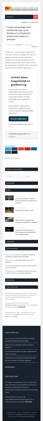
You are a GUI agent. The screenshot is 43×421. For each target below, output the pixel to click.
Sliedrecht (34, 46)
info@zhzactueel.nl (11, 305)
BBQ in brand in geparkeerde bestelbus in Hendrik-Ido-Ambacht (26, 221)
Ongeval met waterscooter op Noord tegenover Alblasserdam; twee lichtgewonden (25, 232)
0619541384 (21, 307)
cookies (15, 316)
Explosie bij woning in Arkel (24, 210)
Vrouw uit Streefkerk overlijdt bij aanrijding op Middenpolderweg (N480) (20, 256)
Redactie (19, 45)
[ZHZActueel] (21, 8)
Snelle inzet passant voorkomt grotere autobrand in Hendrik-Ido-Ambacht (26, 201)
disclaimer (17, 314)
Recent (8, 190)
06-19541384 (33, 22)
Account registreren (18, 119)
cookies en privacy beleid (26, 416)
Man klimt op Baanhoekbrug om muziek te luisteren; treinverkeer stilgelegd (20, 272)
